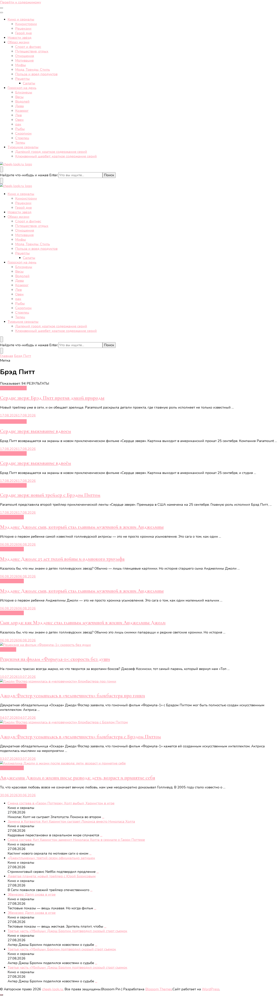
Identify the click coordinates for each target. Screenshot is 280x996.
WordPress (210, 989)
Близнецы (23, 92)
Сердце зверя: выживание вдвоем (35, 431)
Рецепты (22, 78)
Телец (20, 142)
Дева (19, 106)
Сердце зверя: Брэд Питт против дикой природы (52, 398)
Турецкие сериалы (23, 147)
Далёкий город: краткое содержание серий (51, 151)
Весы (19, 97)
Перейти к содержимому (20, 2)
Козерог (22, 110)
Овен (19, 119)
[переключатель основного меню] (1, 8)
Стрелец (22, 138)
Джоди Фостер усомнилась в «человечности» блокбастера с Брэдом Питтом (80, 736)
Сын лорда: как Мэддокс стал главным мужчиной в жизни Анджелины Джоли (83, 622)
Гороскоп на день (22, 88)
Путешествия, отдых (31, 51)
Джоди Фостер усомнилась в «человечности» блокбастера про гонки (72, 695)
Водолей (22, 101)
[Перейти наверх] (1, 994)
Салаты (29, 83)
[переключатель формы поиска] (1, 169)
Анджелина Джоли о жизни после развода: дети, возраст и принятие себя (77, 778)
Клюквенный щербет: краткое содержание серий (56, 156)
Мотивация (24, 60)
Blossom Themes (158, 989)
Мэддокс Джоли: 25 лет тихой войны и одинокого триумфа (62, 559)
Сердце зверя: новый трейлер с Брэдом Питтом (50, 495)
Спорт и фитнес (28, 46)
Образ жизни (18, 42)
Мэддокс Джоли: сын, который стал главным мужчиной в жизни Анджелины (82, 527)
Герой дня (23, 33)
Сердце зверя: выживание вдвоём (35, 463)
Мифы (20, 65)
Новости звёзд (19, 37)
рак (18, 124)
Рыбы (20, 129)
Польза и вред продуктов (36, 74)
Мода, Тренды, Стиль (32, 69)
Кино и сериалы (21, 19)
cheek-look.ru (52, 989)
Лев (18, 115)
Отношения (24, 56)
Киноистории (26, 24)
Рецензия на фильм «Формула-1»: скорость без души (55, 659)
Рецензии (23, 28)
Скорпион (23, 133)
